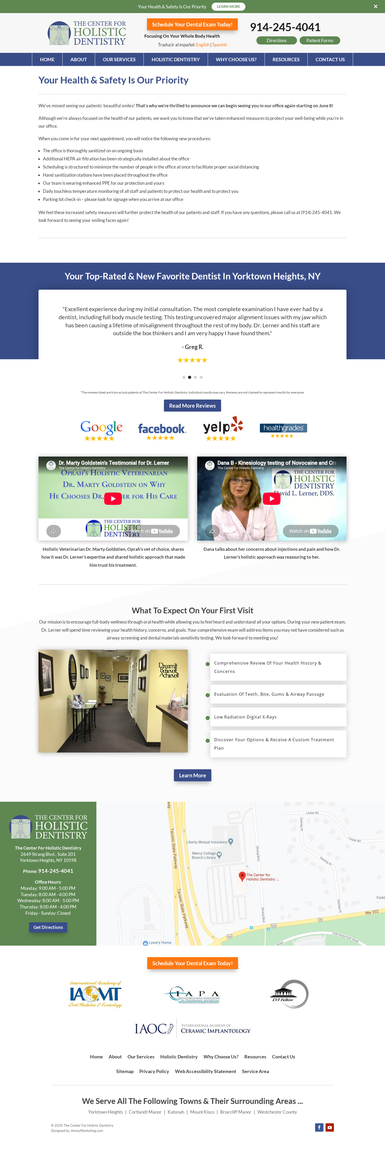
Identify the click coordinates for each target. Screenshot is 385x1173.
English (203, 44)
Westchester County (277, 1112)
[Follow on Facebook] (319, 1127)
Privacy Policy (154, 1071)
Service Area (255, 1071)
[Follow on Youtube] (330, 1127)
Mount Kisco (202, 1112)
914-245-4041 (285, 26)
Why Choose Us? (236, 59)
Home (47, 59)
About (78, 59)
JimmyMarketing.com (86, 1131)
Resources (286, 59)
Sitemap (125, 1071)
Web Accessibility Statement (205, 1071)
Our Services (119, 59)
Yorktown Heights (105, 1112)
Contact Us (330, 59)
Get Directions (48, 927)
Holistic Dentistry (176, 59)
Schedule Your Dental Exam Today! (192, 24)
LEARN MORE (228, 6)
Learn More (192, 775)
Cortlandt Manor (145, 1112)
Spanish (219, 44)
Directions (277, 40)
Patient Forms (319, 40)
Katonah (176, 1112)
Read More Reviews (192, 405)
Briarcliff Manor (235, 1112)
